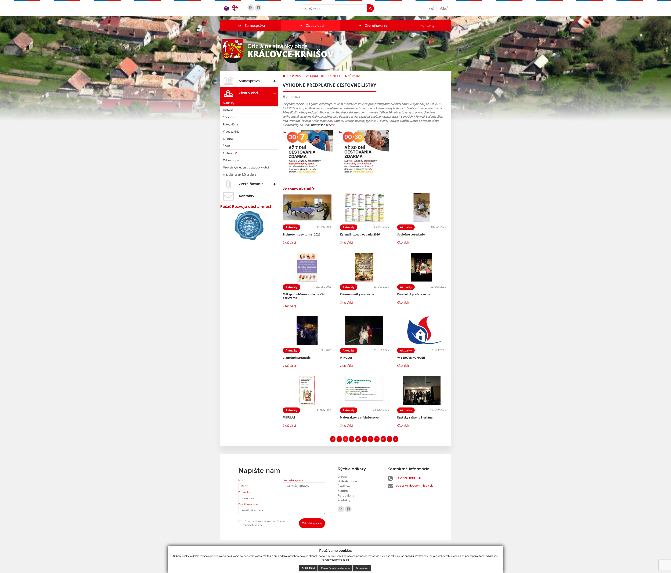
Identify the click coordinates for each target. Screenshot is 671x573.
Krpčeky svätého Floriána (415, 417)
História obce (347, 481)
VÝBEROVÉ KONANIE (411, 358)
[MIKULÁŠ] (364, 330)
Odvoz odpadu (232, 160)
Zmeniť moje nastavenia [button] (335, 568)
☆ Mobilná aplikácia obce (239, 175)
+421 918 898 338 (408, 478)
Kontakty (427, 25)
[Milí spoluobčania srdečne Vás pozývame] (307, 267)
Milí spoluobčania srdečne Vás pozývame (304, 296)
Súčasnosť (230, 117)
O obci (342, 476)
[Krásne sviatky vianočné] (364, 267)
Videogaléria (231, 131)
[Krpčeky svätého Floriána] (421, 390)
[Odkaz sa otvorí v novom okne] (250, 7)
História (228, 110)
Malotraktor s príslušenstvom (360, 417)
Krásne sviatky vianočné (357, 294)
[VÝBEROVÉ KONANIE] (421, 330)
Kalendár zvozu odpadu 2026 (360, 234)
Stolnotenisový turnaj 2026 (301, 234)
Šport (226, 146)
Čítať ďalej (289, 242)
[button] (250, 25)
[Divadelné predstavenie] (421, 267)
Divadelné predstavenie (413, 294)
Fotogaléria (230, 124)
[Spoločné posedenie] (421, 207)
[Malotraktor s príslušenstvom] (364, 390)
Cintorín (228, 153)
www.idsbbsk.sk (321, 125)
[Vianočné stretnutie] (307, 330)
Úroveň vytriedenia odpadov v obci (246, 167)
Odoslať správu (312, 523)
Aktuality (228, 103)
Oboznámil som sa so (264, 523)
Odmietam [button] (362, 568)
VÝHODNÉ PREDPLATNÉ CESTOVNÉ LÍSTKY (332, 76)
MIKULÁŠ (346, 358)
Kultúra (228, 139)
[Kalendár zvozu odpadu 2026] (364, 207)
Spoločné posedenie (411, 234)
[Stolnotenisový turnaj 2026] (307, 207)
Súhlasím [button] (308, 568)
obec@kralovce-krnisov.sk (414, 485)
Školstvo (344, 486)
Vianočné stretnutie (297, 358)
